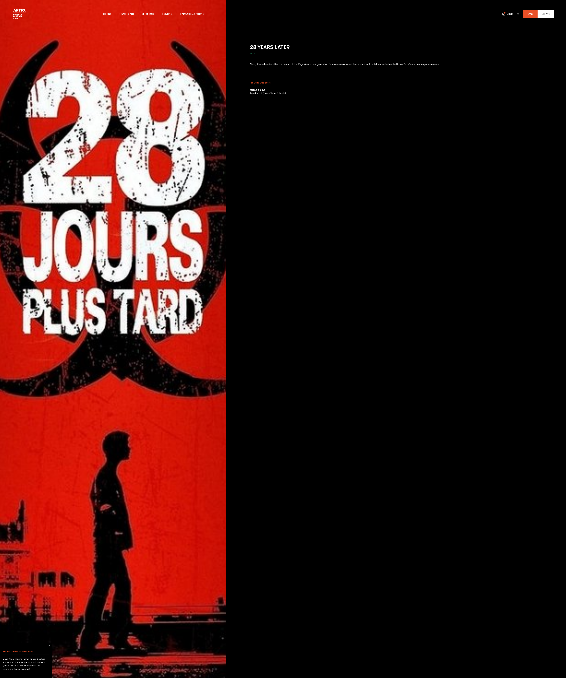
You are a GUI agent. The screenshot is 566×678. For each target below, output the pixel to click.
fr (518, 14)
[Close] (50, 645)
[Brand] (32, 14)
